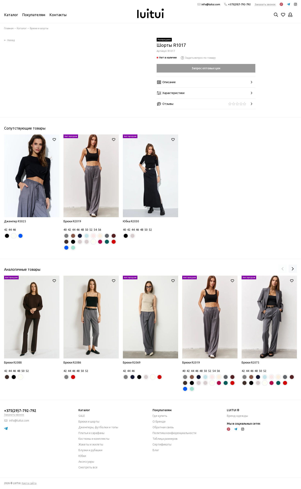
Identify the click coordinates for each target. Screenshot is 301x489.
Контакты (58, 15)
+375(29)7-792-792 (239, 4)
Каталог (11, 15)
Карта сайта (29, 483)
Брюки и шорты (88, 421)
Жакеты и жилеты (90, 444)
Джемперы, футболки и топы (98, 427)
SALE (81, 415)
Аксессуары (86, 461)
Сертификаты (162, 444)
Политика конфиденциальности (174, 433)
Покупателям (33, 15)
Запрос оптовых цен (206, 68)
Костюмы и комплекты (93, 438)
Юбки (82, 456)
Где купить (160, 415)
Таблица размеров (165, 438)
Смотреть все (87, 467)
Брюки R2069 (131, 362)
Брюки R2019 (72, 221)
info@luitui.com (210, 4)
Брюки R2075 (250, 362)
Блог (156, 450)
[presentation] (282, 269)
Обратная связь (163, 427)
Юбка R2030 (131, 221)
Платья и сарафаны (91, 433)
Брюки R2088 (13, 362)
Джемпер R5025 (15, 221)
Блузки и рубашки (90, 450)
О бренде (159, 421)
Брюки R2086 (72, 362)
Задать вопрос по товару (200, 57)
